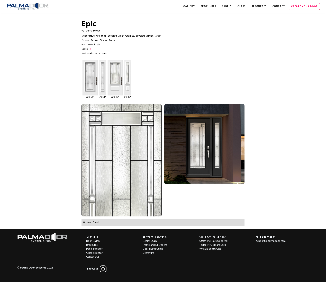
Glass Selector (94, 253)
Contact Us (92, 257)
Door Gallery (93, 241)
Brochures (92, 245)
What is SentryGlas (210, 249)
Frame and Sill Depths (155, 245)
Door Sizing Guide (153, 249)
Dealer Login (150, 241)
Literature (148, 253)
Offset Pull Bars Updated (213, 241)
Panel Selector (94, 249)
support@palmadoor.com (271, 241)
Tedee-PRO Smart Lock (212, 245)
